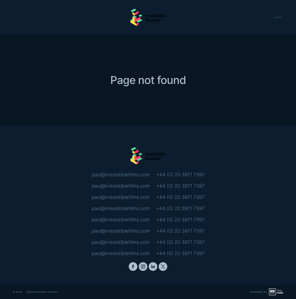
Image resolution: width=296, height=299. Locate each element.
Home (278, 17)
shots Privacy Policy (42, 292)
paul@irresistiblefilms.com (121, 174)
